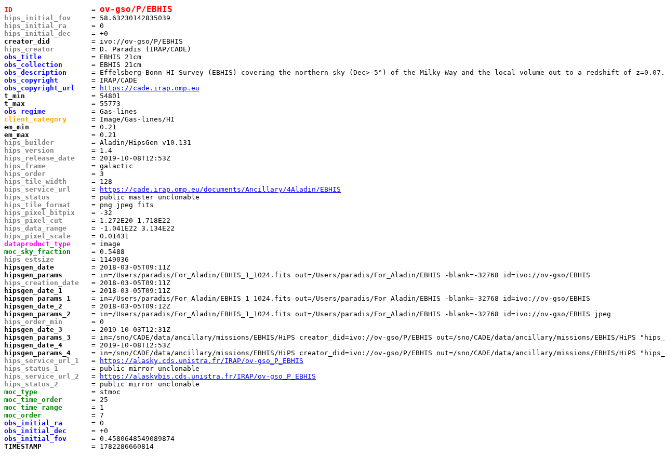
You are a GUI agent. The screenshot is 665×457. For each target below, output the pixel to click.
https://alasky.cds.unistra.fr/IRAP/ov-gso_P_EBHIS (201, 361)
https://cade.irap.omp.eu (150, 88)
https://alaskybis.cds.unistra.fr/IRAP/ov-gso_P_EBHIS (208, 376)
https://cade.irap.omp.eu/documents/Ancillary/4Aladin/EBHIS (220, 189)
